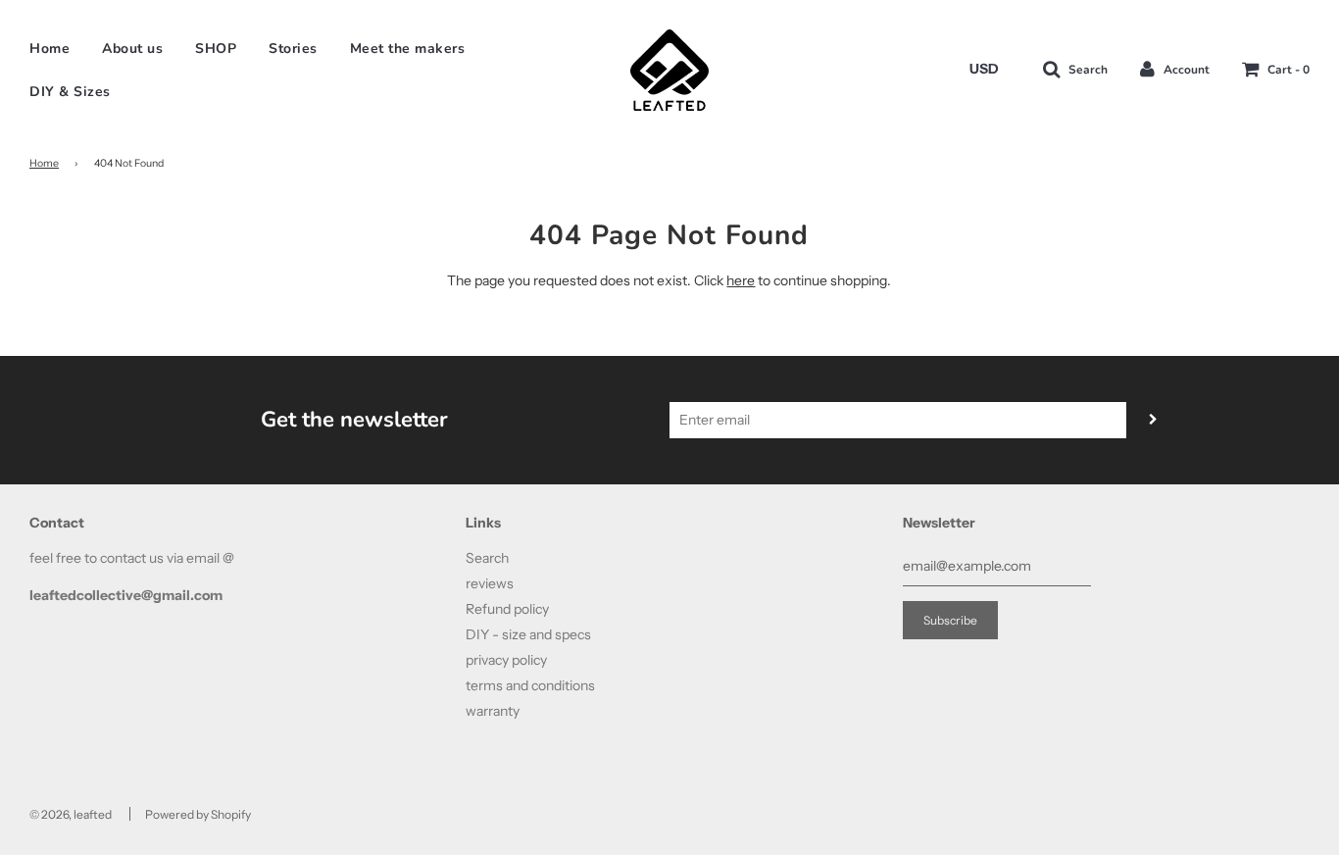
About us (132, 48)
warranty (493, 711)
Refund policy (507, 609)
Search (487, 558)
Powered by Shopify (198, 814)
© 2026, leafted (70, 814)
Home (49, 48)
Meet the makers (408, 48)
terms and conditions (530, 685)
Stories (293, 48)
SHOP (215, 48)
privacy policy (506, 660)
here (740, 280)
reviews (490, 583)
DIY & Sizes (70, 91)
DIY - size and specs (528, 634)
